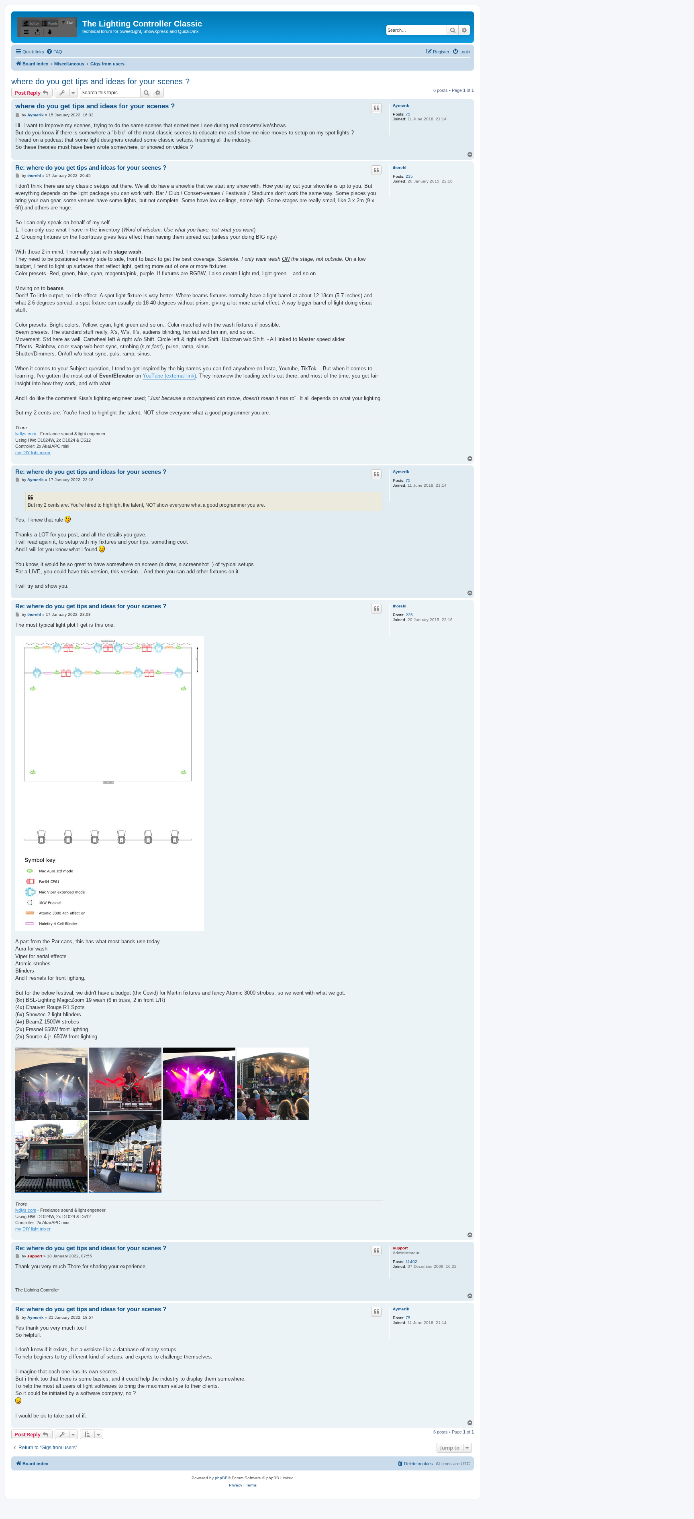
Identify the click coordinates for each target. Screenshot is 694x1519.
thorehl (399, 167)
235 (409, 176)
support (400, 1248)
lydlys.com (25, 433)
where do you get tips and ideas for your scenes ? (100, 81)
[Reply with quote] (376, 108)
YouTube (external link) (169, 376)
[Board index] (47, 26)
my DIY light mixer (33, 452)
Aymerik (401, 105)
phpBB (221, 1478)
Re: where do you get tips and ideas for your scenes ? (90, 167)
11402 (411, 1261)
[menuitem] (54, 52)
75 (408, 114)
